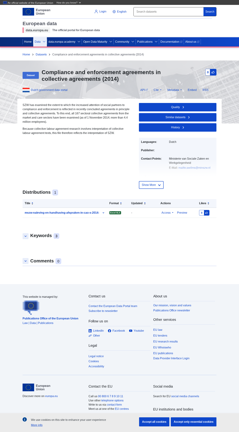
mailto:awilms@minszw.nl (194, 167)
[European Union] (54, 387)
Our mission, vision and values (172, 305)
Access (166, 212)
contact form (114, 404)
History (175, 127)
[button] (69, 2)
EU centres (122, 408)
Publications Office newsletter (171, 310)
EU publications (163, 353)
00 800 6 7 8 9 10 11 (110, 396)
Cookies (94, 361)
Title (27, 203)
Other (96, 335)
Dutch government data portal (49, 89)
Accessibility (96, 366)
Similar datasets (175, 117)
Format (114, 203)
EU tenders (160, 335)
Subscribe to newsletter (103, 310)
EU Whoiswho (162, 347)
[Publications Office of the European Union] (53, 307)
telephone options (112, 400)
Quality (175, 107)
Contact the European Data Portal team (113, 306)
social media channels (185, 396)
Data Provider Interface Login (171, 358)
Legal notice (96, 356)
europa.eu (51, 396)
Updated (137, 203)
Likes (202, 203)
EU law (157, 329)
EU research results (165, 341)
